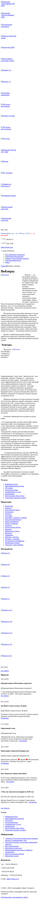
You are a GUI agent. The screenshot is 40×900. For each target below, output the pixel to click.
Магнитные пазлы (11, 856)
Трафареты (9, 535)
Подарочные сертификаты (14, 541)
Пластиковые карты (12, 510)
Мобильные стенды (12, 531)
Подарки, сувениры (12, 539)
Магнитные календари (13, 848)
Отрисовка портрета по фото (15, 498)
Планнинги (9, 512)
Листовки (8, 516)
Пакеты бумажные (12, 521)
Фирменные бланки (12, 543)
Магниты (8, 533)
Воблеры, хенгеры (12, 537)
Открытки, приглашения (14, 545)
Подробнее (5, 696)
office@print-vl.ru (7, 247)
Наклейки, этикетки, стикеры (16, 518)
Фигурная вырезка (12, 846)
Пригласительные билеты (14, 854)
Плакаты (8, 525)
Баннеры (8, 529)
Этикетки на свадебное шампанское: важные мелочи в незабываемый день (21, 839)
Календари (9, 506)
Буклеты (8, 514)
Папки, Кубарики (11, 523)
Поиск (7, 262)
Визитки (8, 508)
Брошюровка (10, 494)
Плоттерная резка (11, 490)
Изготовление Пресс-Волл (14, 496)
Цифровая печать (11, 484)
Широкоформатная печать (14, 486)
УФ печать (9, 488)
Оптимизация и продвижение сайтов (14, 897)
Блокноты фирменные (13, 519)
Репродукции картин (12, 527)
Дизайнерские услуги (13, 492)
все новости (5, 808)
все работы (5, 671)
